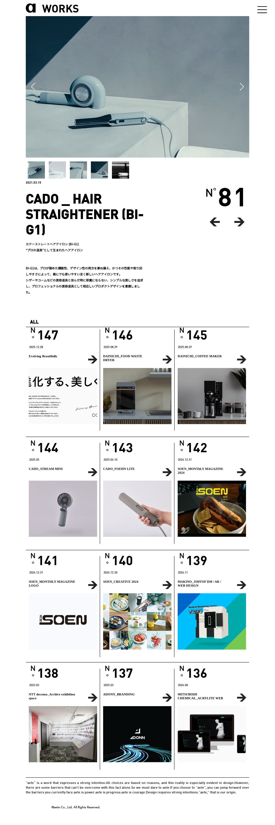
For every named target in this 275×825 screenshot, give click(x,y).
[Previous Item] (33, 87)
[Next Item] (241, 87)
